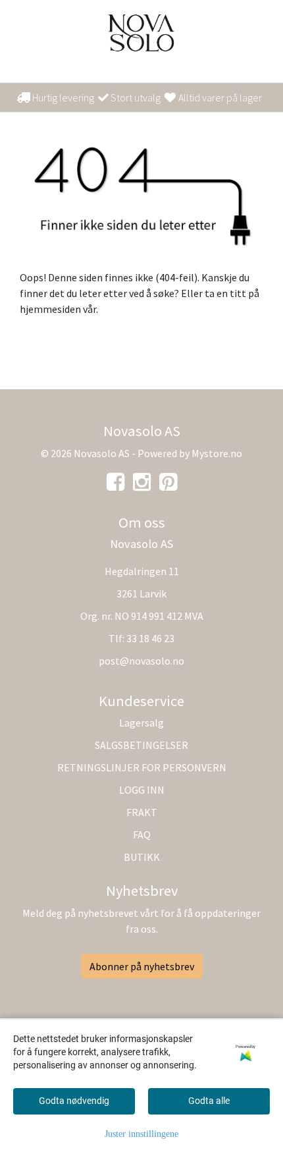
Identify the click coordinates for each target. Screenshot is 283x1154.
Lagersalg (141, 722)
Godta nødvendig (74, 1100)
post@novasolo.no (141, 660)
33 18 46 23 (150, 638)
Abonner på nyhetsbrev (142, 966)
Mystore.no (217, 453)
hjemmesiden (50, 309)
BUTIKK (142, 857)
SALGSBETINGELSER (141, 745)
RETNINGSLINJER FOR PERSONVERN (141, 767)
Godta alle (209, 1100)
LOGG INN (142, 789)
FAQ (142, 834)
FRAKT (141, 812)
